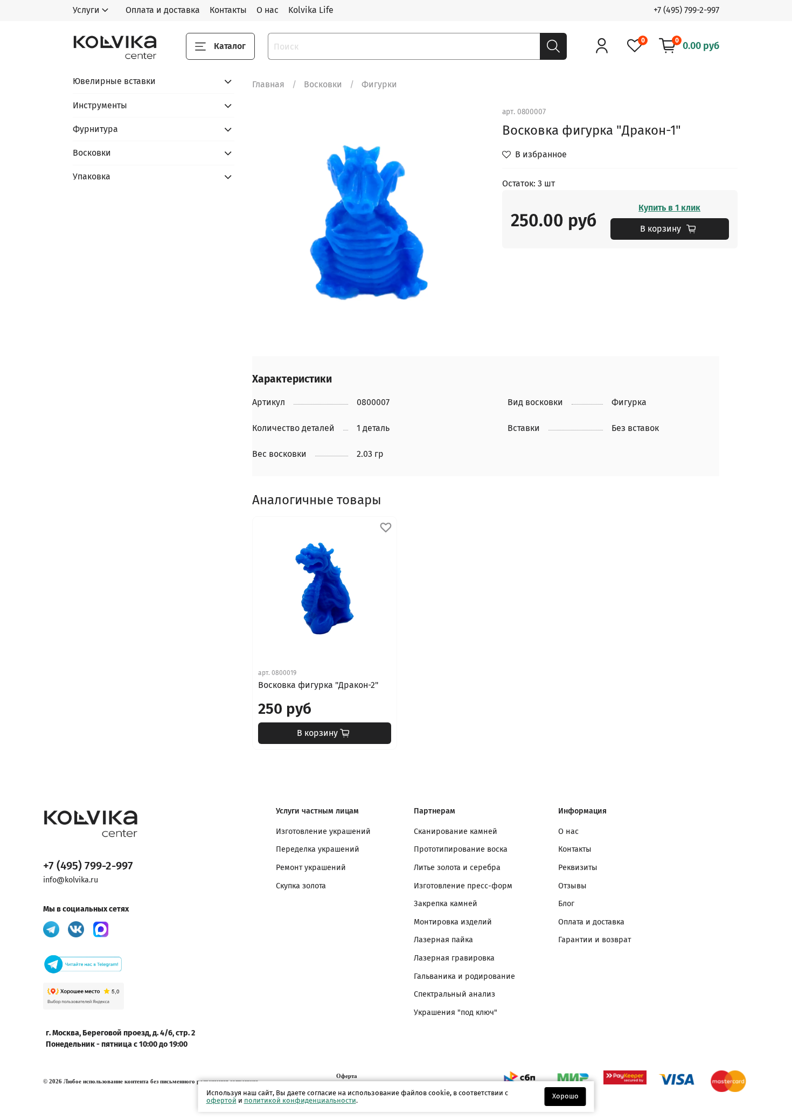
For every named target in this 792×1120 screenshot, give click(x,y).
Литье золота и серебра (457, 867)
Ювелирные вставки (114, 81)
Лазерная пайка (443, 939)
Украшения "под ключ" (455, 1012)
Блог (566, 903)
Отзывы (572, 886)
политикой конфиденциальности (300, 1100)
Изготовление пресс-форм (463, 886)
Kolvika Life (311, 10)
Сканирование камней (455, 831)
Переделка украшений (317, 849)
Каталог (230, 46)
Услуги (86, 10)
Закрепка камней (445, 903)
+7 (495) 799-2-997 (686, 10)
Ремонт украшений (311, 867)
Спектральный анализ (454, 994)
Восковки (323, 84)
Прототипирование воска (461, 849)
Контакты (228, 10)
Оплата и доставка (163, 10)
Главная (268, 84)
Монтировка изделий (453, 922)
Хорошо (565, 1096)
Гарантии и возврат (594, 939)
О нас (267, 10)
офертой (221, 1100)
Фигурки (379, 84)
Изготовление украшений (323, 831)
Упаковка (91, 176)
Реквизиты (578, 867)
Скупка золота (301, 886)
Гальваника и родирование (464, 976)
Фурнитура (95, 129)
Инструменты (100, 105)
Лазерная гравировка (454, 958)
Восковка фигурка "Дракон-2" (318, 685)
